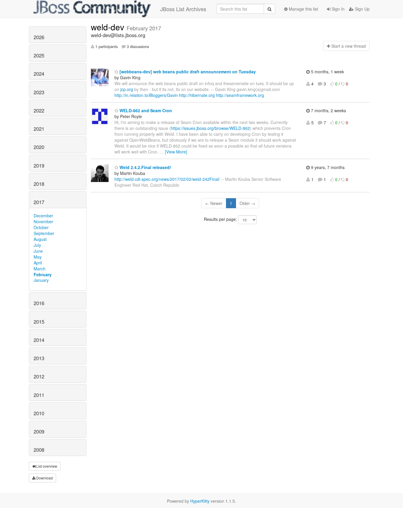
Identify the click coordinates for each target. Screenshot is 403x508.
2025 (39, 55)
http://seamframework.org (240, 95)
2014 (39, 339)
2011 (39, 394)
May (38, 257)
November (43, 221)
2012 (39, 376)
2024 (39, 73)
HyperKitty (199, 501)
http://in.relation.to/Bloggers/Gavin (146, 95)
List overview (46, 466)
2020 (39, 146)
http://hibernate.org (197, 95)
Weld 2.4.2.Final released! (144, 167)
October (41, 227)
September (44, 233)
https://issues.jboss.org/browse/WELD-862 (210, 128)
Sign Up (362, 9)
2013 (39, 358)
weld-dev (109, 27)
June (38, 251)
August (40, 239)
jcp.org (126, 89)
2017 (39, 202)
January (41, 280)
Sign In (337, 9)
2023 (39, 92)
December (43, 216)
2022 (39, 110)
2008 (39, 449)
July (37, 245)
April (38, 263)
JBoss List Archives (183, 9)
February (43, 274)
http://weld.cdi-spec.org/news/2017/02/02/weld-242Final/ (167, 179)
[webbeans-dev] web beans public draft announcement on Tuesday (187, 72)
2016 (39, 303)
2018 (39, 183)
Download (44, 477)
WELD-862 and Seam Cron (145, 110)
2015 (39, 321)
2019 (39, 165)
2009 (39, 431)
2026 (39, 37)
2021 (39, 128)
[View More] (176, 152)
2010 (39, 413)
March (39, 269)
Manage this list (303, 9)
